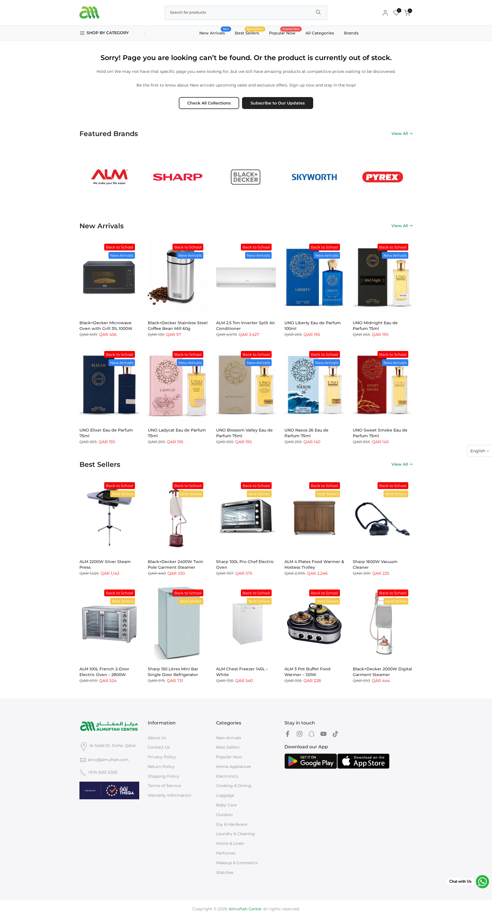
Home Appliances (233, 766)
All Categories (320, 33)
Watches (224, 872)
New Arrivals (214, 33)
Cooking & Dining (233, 785)
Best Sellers (249, 33)
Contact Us (159, 747)
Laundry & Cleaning (235, 833)
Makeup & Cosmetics (237, 862)
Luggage (225, 795)
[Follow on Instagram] (299, 734)
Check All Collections (209, 103)
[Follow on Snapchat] (311, 734)
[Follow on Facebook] (287, 734)
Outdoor (224, 814)
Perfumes (225, 853)
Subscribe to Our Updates (278, 103)
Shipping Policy (163, 776)
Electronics (227, 776)
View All (399, 133)
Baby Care (226, 805)
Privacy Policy (162, 756)
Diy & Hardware (231, 824)
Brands (351, 33)
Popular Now (284, 33)
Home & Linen (230, 843)
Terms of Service (164, 785)
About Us (157, 737)
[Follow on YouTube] (323, 734)
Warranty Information (169, 795)
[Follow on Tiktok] (335, 734)
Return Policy (161, 766)
